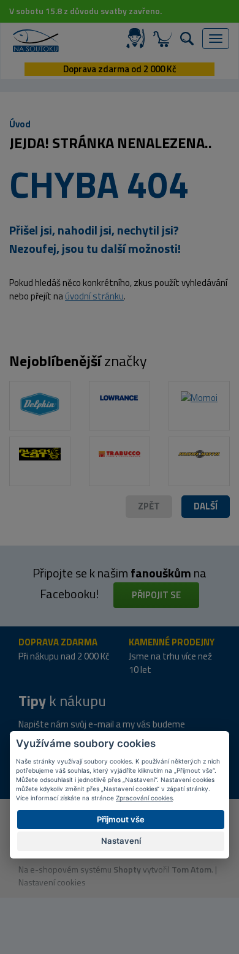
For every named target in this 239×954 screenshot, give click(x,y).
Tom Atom (191, 869)
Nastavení (121, 841)
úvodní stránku (94, 296)
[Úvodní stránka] (36, 40)
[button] (205, 506)
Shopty (127, 869)
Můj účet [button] (138, 38)
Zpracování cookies (144, 798)
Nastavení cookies (52, 882)
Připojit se (156, 595)
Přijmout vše (121, 819)
